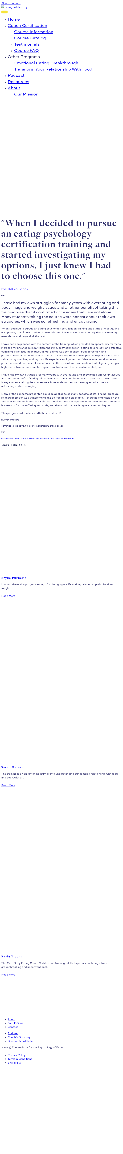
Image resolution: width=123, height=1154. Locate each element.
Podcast (13, 1033)
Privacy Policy (16, 1055)
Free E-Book (15, 1023)
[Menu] (4, 12)
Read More (8, 596)
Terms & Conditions (20, 1059)
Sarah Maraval (13, 767)
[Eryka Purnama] (50, 571)
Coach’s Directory (19, 1037)
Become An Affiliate (20, 1041)
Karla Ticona (12, 956)
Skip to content (10, 3)
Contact (13, 1027)
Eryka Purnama (14, 578)
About (11, 1019)
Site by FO (14, 1062)
